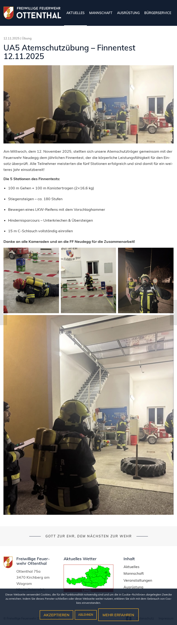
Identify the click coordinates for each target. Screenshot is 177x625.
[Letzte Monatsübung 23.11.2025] (173, 312)
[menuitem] (75, 13)
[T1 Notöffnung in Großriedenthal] (3, 312)
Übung (27, 38)
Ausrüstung (133, 587)
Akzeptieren (56, 615)
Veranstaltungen (138, 580)
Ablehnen (85, 614)
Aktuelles (131, 567)
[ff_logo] (32, 12)
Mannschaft (134, 573)
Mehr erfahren (118, 615)
